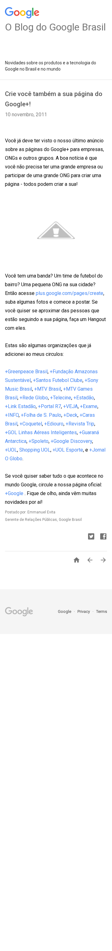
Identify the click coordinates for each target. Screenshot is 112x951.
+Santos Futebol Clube (57, 380)
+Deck (70, 415)
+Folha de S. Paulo (41, 415)
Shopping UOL (34, 450)
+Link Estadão (20, 406)
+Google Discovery (71, 441)
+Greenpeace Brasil (26, 371)
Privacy (84, 611)
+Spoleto (39, 441)
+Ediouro (53, 424)
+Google (15, 493)
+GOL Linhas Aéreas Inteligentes (41, 432)
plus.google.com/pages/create (69, 293)
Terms (101, 611)
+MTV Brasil (47, 389)
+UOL (11, 450)
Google (65, 611)
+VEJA (70, 406)
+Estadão (83, 398)
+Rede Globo (34, 398)
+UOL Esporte (68, 450)
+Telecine (60, 398)
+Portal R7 (49, 406)
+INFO (12, 415)
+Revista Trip (80, 424)
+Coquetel (31, 424)
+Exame (88, 406)
